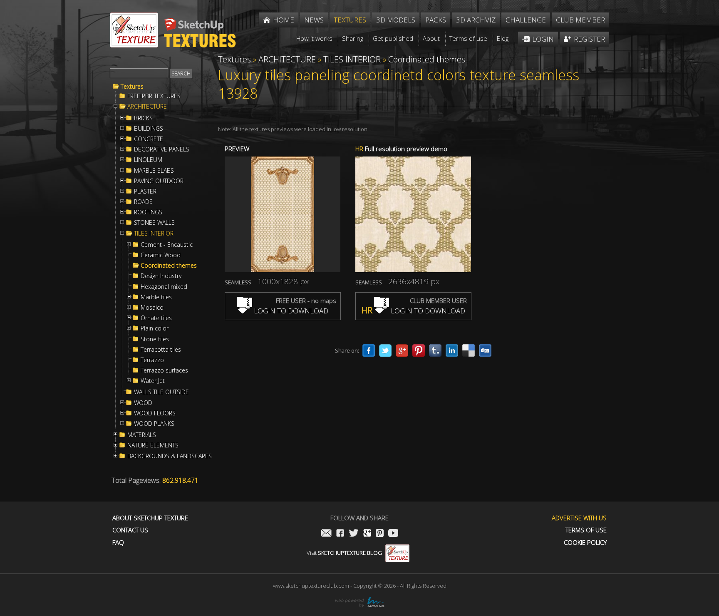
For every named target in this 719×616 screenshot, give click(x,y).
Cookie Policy (585, 542)
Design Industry (161, 276)
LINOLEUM (148, 160)
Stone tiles (155, 339)
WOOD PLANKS (154, 423)
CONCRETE (148, 139)
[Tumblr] (435, 350)
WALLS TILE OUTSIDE (161, 392)
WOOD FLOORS (155, 413)
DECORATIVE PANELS (161, 149)
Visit (344, 552)
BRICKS (143, 118)
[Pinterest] (418, 350)
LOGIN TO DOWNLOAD (290, 310)
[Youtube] (393, 534)
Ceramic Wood (161, 255)
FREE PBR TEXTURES (154, 96)
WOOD (143, 403)
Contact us (130, 530)
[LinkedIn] (452, 350)
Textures (132, 86)
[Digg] (485, 350)
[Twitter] (385, 350)
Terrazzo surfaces (164, 370)
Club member (580, 20)
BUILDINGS (148, 128)
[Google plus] (402, 350)
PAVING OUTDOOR (158, 181)
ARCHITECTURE (147, 106)
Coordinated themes (169, 265)
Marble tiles (156, 297)
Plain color (155, 328)
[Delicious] (468, 350)
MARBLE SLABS (154, 170)
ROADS (143, 202)
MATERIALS (141, 435)
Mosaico (152, 307)
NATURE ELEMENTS (153, 445)
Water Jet (153, 381)
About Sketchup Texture (150, 518)
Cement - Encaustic (167, 244)
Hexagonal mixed (164, 287)
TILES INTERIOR (154, 233)
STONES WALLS (154, 222)
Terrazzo (152, 360)
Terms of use (586, 530)
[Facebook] (368, 350)
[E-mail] (326, 534)
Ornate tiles (156, 318)
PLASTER (145, 191)
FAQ (118, 542)
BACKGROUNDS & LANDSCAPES (169, 456)
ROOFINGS (148, 212)
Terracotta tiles (161, 349)
